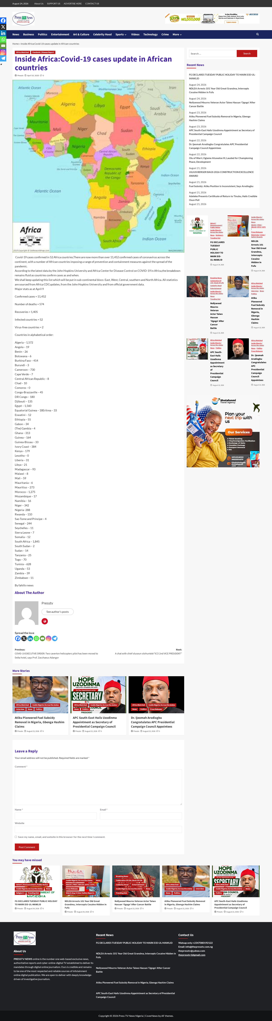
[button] (258, 34)
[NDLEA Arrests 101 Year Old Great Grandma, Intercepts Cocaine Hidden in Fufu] (238, 226)
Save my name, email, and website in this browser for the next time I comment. (61, 836)
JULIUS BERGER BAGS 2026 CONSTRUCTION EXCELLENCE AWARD (221, 174)
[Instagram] (48, 638)
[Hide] (1, 64)
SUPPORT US (53, 3)
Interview (20, 709)
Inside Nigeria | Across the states (45, 705)
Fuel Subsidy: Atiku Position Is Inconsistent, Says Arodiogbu (221, 186)
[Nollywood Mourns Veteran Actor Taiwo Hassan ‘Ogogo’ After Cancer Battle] (197, 286)
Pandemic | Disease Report (43, 52)
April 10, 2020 (33, 75)
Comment (21, 766)
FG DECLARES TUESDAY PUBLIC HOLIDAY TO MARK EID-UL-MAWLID (222, 76)
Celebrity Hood (102, 34)
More (176, 34)
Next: (148, 651)
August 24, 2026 (33, 908)
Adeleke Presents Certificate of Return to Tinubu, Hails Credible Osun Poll (223, 198)
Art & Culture (81, 34)
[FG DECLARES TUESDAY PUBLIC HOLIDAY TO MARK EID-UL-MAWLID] (197, 226)
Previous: (56, 653)
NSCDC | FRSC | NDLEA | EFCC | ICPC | (258, 227)
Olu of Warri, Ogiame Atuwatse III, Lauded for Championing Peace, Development (221, 160)
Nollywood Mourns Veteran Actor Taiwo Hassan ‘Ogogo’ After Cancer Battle (222, 104)
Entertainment (60, 34)
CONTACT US (92, 3)
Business (28, 34)
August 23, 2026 (33, 731)
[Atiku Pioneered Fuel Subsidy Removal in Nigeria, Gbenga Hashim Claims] (40, 694)
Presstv (20, 75)
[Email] (42, 638)
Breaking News (216, 278)
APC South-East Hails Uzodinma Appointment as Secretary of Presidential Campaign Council (95, 722)
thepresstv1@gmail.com (191, 954)
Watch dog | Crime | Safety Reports (258, 236)
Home (15, 44)
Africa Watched (22, 52)
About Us (38, 3)
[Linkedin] (30, 638)
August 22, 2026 (91, 731)
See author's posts (57, 611)
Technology (150, 34)
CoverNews (151, 1015)
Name (19, 809)
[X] (24, 638)
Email (103, 809)
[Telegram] (54, 638)
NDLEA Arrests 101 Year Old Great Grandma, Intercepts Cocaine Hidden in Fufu (219, 90)
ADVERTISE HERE (73, 3)
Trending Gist (215, 238)
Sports (120, 34)
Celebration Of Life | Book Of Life (217, 282)
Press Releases (156, 709)
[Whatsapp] (36, 638)
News (15, 34)
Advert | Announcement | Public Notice (216, 225)
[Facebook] (18, 638)
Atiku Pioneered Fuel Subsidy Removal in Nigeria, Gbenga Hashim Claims (39, 722)
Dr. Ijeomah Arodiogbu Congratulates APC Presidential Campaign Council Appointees (153, 722)
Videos (135, 34)
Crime (165, 34)
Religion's (219, 235)
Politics (42, 34)
